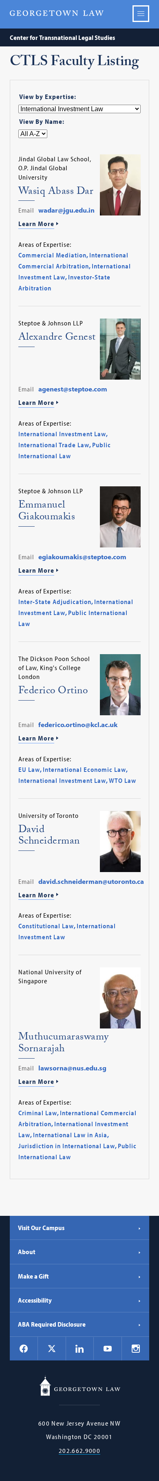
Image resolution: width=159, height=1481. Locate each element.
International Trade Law (53, 445)
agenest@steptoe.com (72, 389)
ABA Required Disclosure (52, 1324)
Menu (140, 13)
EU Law (29, 769)
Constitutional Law (46, 926)
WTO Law (122, 780)
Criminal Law (37, 1113)
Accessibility (35, 1300)
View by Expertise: (47, 96)
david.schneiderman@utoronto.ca (91, 881)
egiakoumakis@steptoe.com (82, 557)
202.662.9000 (79, 1451)
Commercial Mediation (52, 255)
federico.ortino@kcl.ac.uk (77, 725)
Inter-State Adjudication (54, 602)
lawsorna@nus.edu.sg (72, 1068)
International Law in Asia (70, 1135)
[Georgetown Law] (57, 13)
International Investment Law (62, 434)
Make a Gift (33, 1276)
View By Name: (41, 121)
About (26, 1251)
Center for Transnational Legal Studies (62, 37)
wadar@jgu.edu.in (66, 210)
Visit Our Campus (41, 1227)
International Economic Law (84, 769)
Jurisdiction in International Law (66, 1146)
